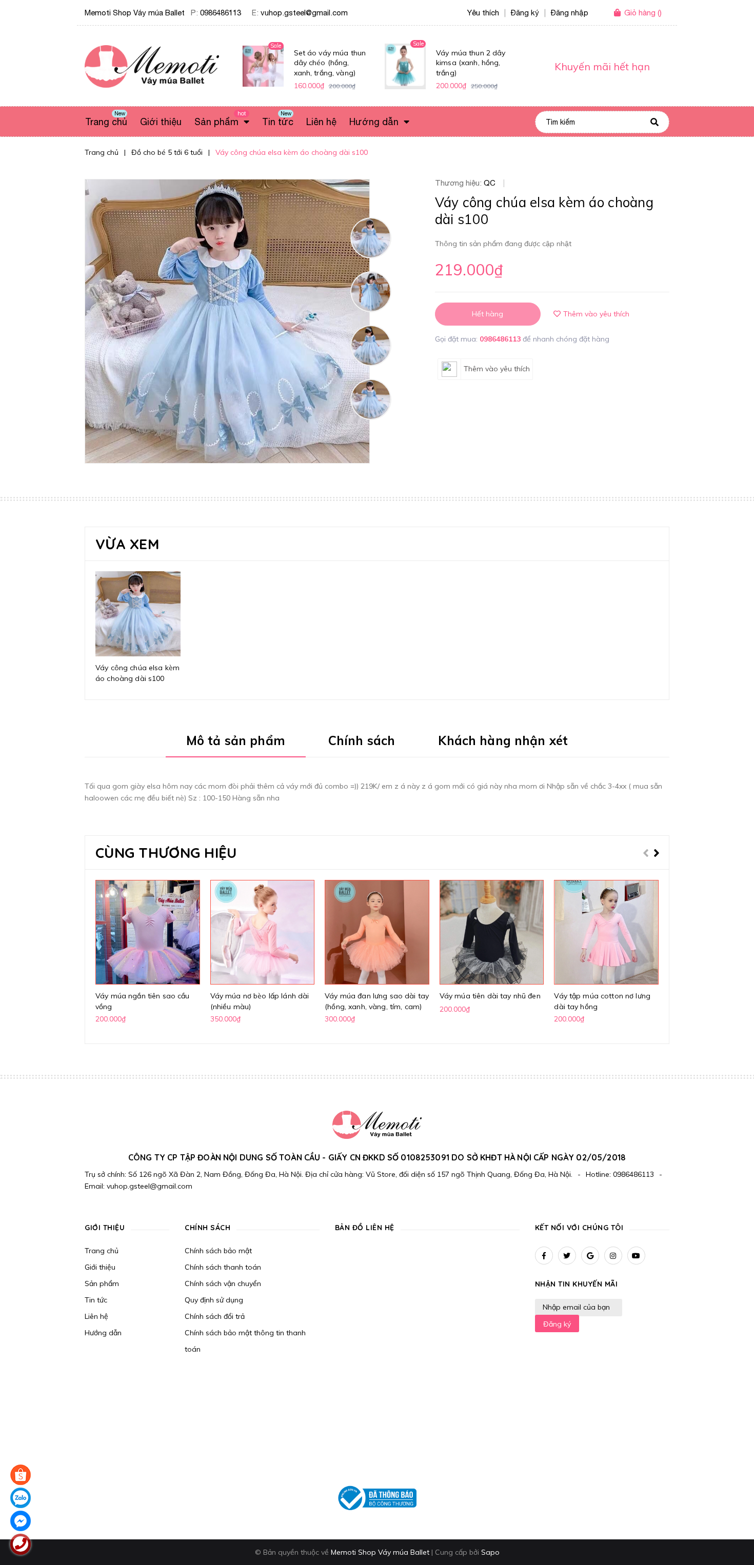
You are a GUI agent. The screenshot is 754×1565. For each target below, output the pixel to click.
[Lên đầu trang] (626, 1540)
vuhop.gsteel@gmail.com (304, 12)
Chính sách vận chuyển (223, 1283)
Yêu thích (483, 12)
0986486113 (220, 12)
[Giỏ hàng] (619, 13)
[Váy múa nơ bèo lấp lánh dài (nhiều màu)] (262, 932)
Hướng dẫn (103, 1332)
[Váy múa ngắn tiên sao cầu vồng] (147, 932)
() (643, 12)
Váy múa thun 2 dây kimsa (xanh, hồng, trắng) (471, 62)
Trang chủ (101, 1250)
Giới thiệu (100, 1267)
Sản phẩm (102, 1283)
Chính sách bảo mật (218, 1250)
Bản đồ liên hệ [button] (364, 1227)
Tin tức (96, 1300)
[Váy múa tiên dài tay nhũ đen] (492, 932)
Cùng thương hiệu (165, 852)
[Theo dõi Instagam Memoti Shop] (613, 1256)
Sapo (490, 1552)
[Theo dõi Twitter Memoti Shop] (567, 1256)
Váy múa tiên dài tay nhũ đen (490, 995)
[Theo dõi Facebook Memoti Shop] (544, 1256)
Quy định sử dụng (214, 1300)
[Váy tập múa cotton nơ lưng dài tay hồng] (606, 932)
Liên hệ (96, 1316)
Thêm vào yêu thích (596, 313)
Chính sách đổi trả (215, 1316)
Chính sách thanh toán (223, 1267)
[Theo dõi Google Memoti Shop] (590, 1256)
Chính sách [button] (207, 1227)
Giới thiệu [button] (105, 1227)
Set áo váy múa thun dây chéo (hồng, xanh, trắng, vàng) (330, 62)
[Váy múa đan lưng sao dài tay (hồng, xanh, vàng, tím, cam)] (377, 932)
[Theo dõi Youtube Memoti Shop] (636, 1256)
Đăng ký (557, 1324)
